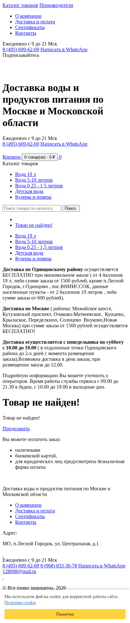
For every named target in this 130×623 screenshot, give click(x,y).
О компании (28, 16)
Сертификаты (30, 27)
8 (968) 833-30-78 (58, 565)
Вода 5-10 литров (34, 180)
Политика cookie (20, 602)
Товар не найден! (33, 225)
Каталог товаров (20, 5)
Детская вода (29, 191)
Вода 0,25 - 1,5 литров (39, 185)
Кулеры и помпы (33, 197)
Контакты (25, 33)
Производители (56, 5)
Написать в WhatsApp (63, 49)
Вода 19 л (25, 174)
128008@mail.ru (19, 571)
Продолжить (16, 428)
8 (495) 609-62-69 (21, 49)
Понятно (65, 614)
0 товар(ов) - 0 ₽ (39, 157)
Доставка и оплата (35, 21)
